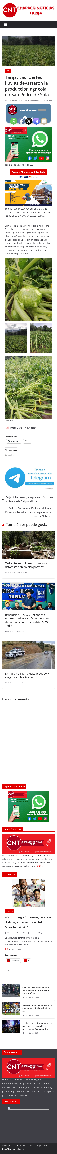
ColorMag (6, 1149)
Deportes (9, 911)
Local (8, 71)
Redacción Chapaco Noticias (41, 100)
